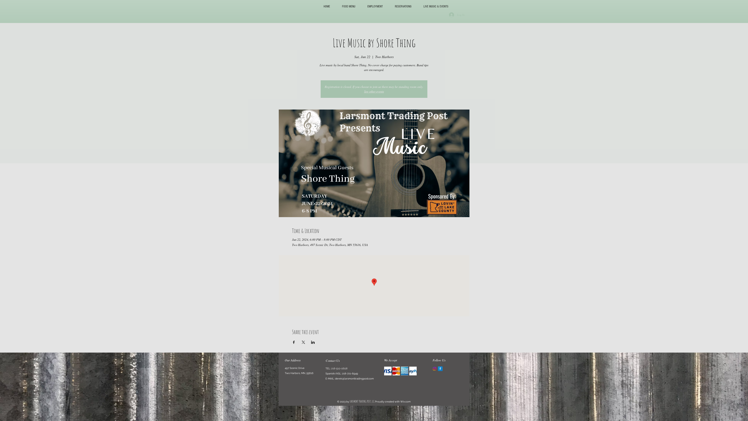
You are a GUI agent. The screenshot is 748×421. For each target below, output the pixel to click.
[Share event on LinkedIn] (313, 342)
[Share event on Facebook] (294, 342)
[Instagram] (434, 368)
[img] (388, 371)
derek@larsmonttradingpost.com (354, 378)
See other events (374, 91)
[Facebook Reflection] (440, 368)
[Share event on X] (303, 342)
